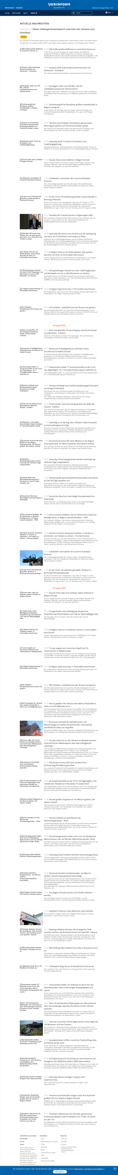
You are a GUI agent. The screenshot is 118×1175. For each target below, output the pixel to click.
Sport (25, 13)
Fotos (22, 1141)
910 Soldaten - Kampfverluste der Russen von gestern (72, 307)
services (63, 1144)
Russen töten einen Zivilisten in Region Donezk (69, 160)
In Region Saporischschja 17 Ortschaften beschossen (72, 666)
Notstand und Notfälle (48, 1161)
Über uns (64, 1139)
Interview (23, 1139)
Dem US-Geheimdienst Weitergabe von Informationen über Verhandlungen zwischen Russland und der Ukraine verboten (70, 1006)
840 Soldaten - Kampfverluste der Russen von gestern (72, 685)
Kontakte (64, 1141)
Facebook (75, 790)
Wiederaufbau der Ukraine (49, 1141)
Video (22, 1144)
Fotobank (19, 8)
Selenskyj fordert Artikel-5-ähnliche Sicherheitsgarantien (73, 854)
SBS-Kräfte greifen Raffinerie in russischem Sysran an (72, 49)
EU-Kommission (80, 415)
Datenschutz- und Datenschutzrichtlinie (88, 1169)
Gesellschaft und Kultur (48, 1152)
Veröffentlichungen (28, 1136)
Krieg (7, 13)
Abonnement (9, 8)
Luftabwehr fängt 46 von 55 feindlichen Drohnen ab (71, 966)
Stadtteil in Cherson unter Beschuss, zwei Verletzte (71, 911)
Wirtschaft (16, 13)
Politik (43, 1144)
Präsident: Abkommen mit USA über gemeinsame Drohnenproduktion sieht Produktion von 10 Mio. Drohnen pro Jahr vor (69, 1117)
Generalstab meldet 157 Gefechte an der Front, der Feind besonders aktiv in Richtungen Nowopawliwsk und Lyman (69, 988)
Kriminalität (44, 1158)
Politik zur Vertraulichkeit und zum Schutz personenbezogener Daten (69, 1149)
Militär (43, 1150)
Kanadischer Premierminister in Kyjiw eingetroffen (71, 215)
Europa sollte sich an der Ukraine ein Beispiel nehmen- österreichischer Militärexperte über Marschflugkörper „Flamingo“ (70, 743)
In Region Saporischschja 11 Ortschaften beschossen (72, 289)
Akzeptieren (60, 1172)
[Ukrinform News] (59, 4)
